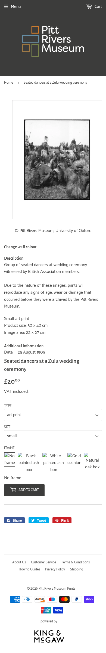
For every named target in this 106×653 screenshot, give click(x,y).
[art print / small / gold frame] (74, 463)
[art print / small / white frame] (53, 463)
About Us (19, 562)
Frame (9, 448)
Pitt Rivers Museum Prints (57, 589)
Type (8, 406)
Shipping (76, 569)
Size (7, 427)
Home (8, 83)
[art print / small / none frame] (9, 463)
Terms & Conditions (75, 562)
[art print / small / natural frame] (92, 463)
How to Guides (29, 569)
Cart (97, 6)
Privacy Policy (55, 569)
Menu (16, 6)
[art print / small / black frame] (28, 463)
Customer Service (43, 562)
